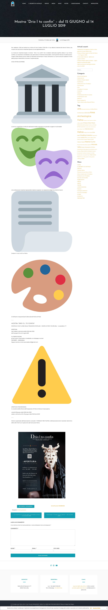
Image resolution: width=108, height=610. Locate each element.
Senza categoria (81, 100)
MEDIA (53, 3)
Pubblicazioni (80, 179)
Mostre (24, 510)
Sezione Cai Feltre (90, 153)
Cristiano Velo (88, 126)
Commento (14, 528)
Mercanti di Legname (86, 144)
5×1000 (79, 194)
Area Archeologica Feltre (86, 116)
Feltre (80, 132)
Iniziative (19, 510)
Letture (91, 137)
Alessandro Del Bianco (85, 109)
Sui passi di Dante (86, 154)
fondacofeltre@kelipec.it (19, 606)
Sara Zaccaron (44, 606)
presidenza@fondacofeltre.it (79, 588)
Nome (13, 548)
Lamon (88, 137)
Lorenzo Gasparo (83, 139)
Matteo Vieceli (81, 142)
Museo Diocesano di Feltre (88, 147)
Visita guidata (86, 156)
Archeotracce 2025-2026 (83, 112)
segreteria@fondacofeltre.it (80, 586)
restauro (90, 151)
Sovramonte (79, 154)
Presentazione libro (81, 149)
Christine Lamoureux (82, 125)
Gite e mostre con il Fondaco (84, 174)
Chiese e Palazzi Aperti (83, 80)
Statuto (79, 188)
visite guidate (80, 158)
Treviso (81, 156)
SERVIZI (47, 3)
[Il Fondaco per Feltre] (13, 6)
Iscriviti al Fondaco (82, 192)
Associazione (80, 78)
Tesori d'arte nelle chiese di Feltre (85, 102)
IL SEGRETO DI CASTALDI (35, 3)
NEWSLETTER (94, 3)
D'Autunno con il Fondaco (84, 83)
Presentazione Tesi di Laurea (84, 94)
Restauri (79, 98)
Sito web (56, 548)
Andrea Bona (94, 109)
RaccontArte (84, 151)
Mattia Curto (90, 142)
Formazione (80, 85)
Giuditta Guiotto (86, 135)
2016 (79, 109)
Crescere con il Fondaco (83, 176)
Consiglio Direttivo (82, 190)
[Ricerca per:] (84, 70)
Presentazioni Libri (82, 96)
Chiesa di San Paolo (89, 123)
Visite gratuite (91, 156)
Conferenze (80, 81)
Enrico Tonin (82, 129)
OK (91, 608)
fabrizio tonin (89, 129)
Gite (78, 87)
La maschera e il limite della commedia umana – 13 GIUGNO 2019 (26, 515)
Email (34, 548)
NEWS (59, 3)
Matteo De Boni (90, 139)
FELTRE (66, 3)
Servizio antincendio (82, 177)
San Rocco (85, 153)
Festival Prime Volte (88, 132)
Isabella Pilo (84, 137)
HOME (24, 3)
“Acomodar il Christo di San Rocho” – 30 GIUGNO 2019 (59, 515)
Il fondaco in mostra (82, 89)
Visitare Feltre (81, 170)
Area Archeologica (82, 76)
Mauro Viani (79, 144)
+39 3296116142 (58, 588)
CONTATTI (85, 3)
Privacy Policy (30, 606)
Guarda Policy (96, 608)
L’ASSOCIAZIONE (75, 3)
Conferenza (90, 125)
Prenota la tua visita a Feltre (84, 172)
